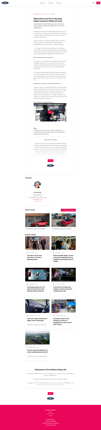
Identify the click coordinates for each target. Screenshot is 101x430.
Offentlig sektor (61, 132)
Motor (55, 132)
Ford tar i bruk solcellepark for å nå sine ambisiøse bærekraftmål (37, 351)
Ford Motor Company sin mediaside (50, 423)
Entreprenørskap (37, 130)
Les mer (50, 160)
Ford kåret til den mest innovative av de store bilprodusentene (34, 257)
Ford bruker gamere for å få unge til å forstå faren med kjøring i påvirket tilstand (36, 289)
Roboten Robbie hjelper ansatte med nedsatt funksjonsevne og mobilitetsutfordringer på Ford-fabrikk (63, 258)
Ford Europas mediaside (50, 421)
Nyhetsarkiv (42, 3)
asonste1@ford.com (37, 199)
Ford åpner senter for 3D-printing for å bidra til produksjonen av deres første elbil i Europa (62, 321)
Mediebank (50, 3)
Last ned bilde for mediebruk (68, 210)
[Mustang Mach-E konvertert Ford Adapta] (37, 220)
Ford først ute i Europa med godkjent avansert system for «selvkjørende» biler (62, 289)
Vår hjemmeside (50, 419)
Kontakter (58, 3)
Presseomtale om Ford (50, 425)
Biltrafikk (36, 134)
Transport (52, 132)
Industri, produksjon (45, 132)
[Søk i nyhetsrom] (93, 3)
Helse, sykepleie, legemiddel (53, 130)
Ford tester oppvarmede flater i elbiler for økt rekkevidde (37, 319)
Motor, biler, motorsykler (43, 134)
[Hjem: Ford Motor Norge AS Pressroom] (5, 3)
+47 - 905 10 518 (37, 201)
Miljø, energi (44, 130)
